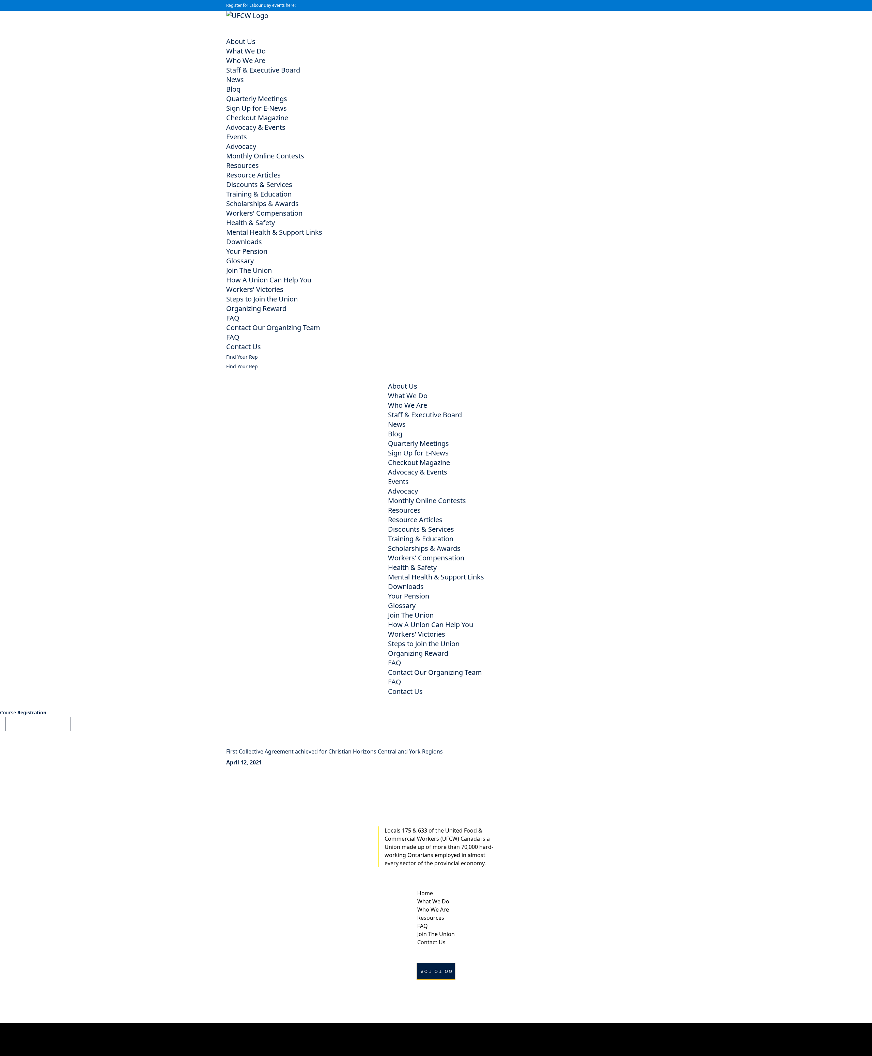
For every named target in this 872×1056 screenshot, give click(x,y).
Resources (242, 165)
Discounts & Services (259, 184)
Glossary (240, 260)
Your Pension (246, 251)
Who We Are (245, 60)
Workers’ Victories (254, 289)
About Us (240, 41)
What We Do (246, 51)
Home (425, 893)
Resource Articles (253, 175)
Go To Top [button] (436, 971)
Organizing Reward (256, 308)
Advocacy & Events (255, 127)
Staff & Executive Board (263, 70)
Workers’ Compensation (264, 213)
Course (23, 712)
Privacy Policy (436, 1031)
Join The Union (249, 270)
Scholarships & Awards (262, 203)
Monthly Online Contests (265, 155)
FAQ (232, 318)
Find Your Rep (242, 357)
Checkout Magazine (257, 117)
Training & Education (259, 194)
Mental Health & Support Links (274, 232)
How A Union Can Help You (268, 279)
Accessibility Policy (436, 1039)
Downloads (244, 241)
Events (236, 136)
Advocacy (241, 146)
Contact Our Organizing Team (273, 327)
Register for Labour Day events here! (261, 5)
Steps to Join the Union (262, 299)
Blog (233, 89)
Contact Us (243, 346)
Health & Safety (250, 222)
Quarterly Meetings (256, 98)
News (235, 79)
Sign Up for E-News (256, 108)
